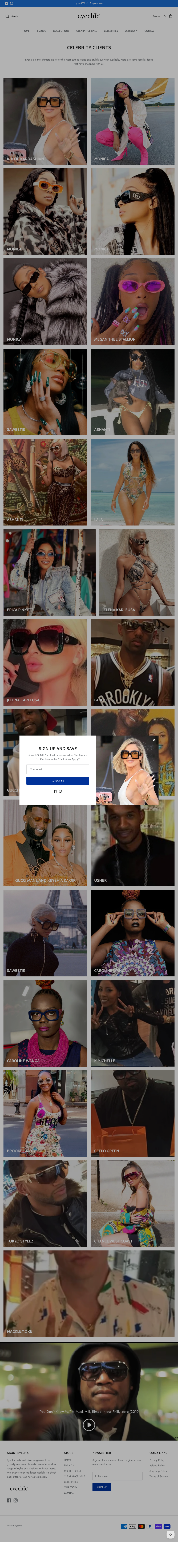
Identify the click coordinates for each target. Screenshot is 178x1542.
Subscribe (57, 780)
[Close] (154, 740)
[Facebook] (55, 791)
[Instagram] (60, 791)
